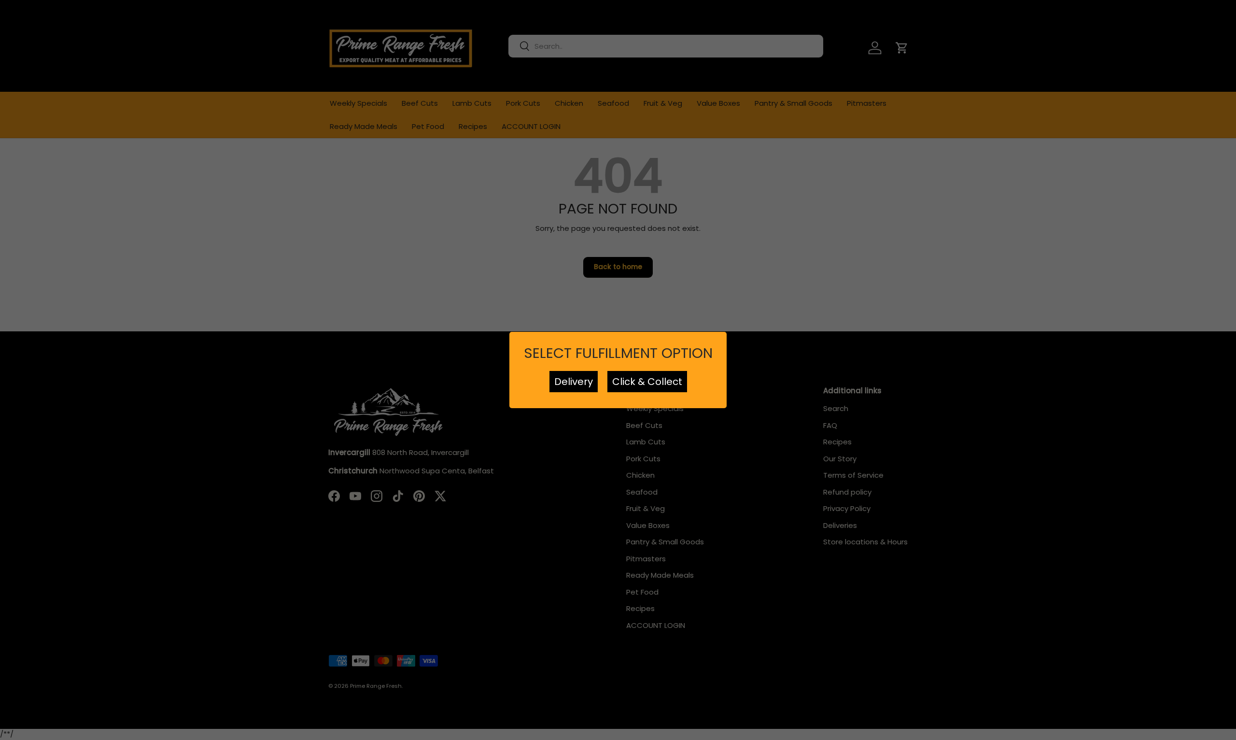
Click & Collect (647, 381)
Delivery (573, 381)
